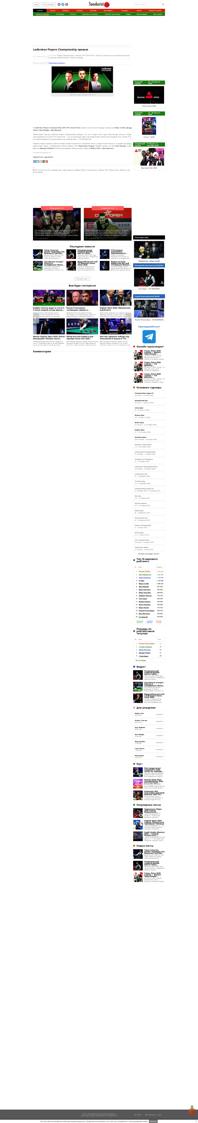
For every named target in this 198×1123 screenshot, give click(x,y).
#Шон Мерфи (38, 172)
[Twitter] (37, 161)
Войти (139, 1115)
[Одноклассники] (40, 161)
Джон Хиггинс (145, 590)
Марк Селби (144, 584)
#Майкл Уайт (103, 170)
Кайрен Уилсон (145, 596)
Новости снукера (76, 57)
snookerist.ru (112, 1116)
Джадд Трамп (144, 571)
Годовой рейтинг (150, 621)
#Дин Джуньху (68, 170)
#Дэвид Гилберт (80, 170)
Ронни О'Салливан (146, 611)
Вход (36, 4)
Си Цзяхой (143, 617)
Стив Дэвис (143, 656)
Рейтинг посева (159, 621)
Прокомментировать (57, 63)
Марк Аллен (144, 608)
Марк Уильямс (145, 593)
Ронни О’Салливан (146, 643)
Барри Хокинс (145, 602)
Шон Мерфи (144, 587)
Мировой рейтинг (139, 621)
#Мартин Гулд (125, 170)
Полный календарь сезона (148, 554)
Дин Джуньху (144, 614)
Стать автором (48, 4)
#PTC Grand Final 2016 (43, 170)
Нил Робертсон (145, 575)
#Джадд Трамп (57, 170)
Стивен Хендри (145, 647)
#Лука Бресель (92, 170)
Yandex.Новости (63, 57)
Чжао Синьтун (145, 578)
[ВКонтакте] (34, 161)
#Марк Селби (114, 170)
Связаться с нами (154, 1115)
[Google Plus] (46, 161)
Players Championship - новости (69, 55)
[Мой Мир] (43, 161)
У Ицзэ (141, 581)
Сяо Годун (143, 599)
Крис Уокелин (145, 605)
